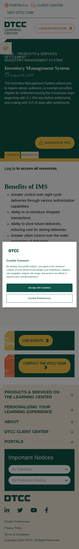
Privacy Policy (47, 276)
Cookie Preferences (39, 298)
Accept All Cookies (39, 287)
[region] (39, 274)
